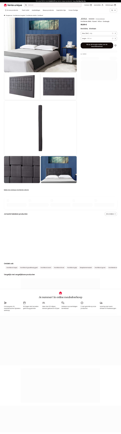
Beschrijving (84, 28)
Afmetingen (92, 28)
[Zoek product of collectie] (26, 5)
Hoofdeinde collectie (31, 15)
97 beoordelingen (100, 19)
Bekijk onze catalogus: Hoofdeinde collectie (16, 190)
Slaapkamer (9, 15)
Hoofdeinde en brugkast (19, 15)
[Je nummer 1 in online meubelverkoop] (13, 5)
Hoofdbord (40, 15)
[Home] (4, 15)
